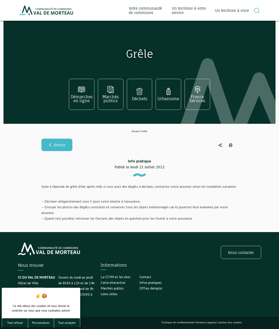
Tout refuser (15, 323)
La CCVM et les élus (115, 277)
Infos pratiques (151, 282)
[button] (256, 10)
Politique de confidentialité (178, 322)
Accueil (135, 131)
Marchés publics (112, 288)
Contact (145, 277)
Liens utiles (109, 294)
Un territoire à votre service (189, 10)
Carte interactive (113, 282)
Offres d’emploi (151, 288)
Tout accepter (67, 323)
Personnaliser (41, 323)
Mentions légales (206, 322)
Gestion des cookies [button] (230, 322)
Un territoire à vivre (232, 10)
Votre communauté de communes (145, 10)
